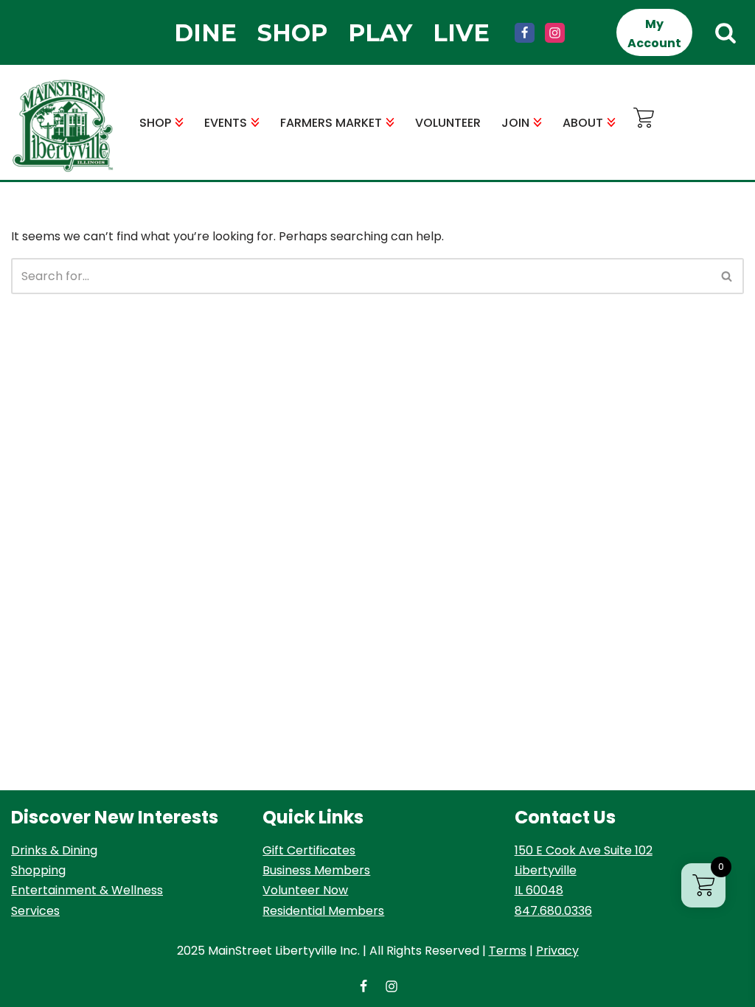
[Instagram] (555, 33)
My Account (654, 33)
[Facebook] (525, 33)
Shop (292, 32)
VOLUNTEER (448, 122)
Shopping (38, 870)
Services (35, 910)
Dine (205, 32)
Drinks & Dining (54, 850)
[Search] (725, 32)
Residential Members (323, 910)
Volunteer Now (305, 890)
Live (461, 32)
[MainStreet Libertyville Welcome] (62, 126)
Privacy (557, 950)
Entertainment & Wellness (87, 890)
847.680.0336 (553, 910)
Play (380, 32)
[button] (179, 122)
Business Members (316, 870)
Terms (507, 950)
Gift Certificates (308, 850)
